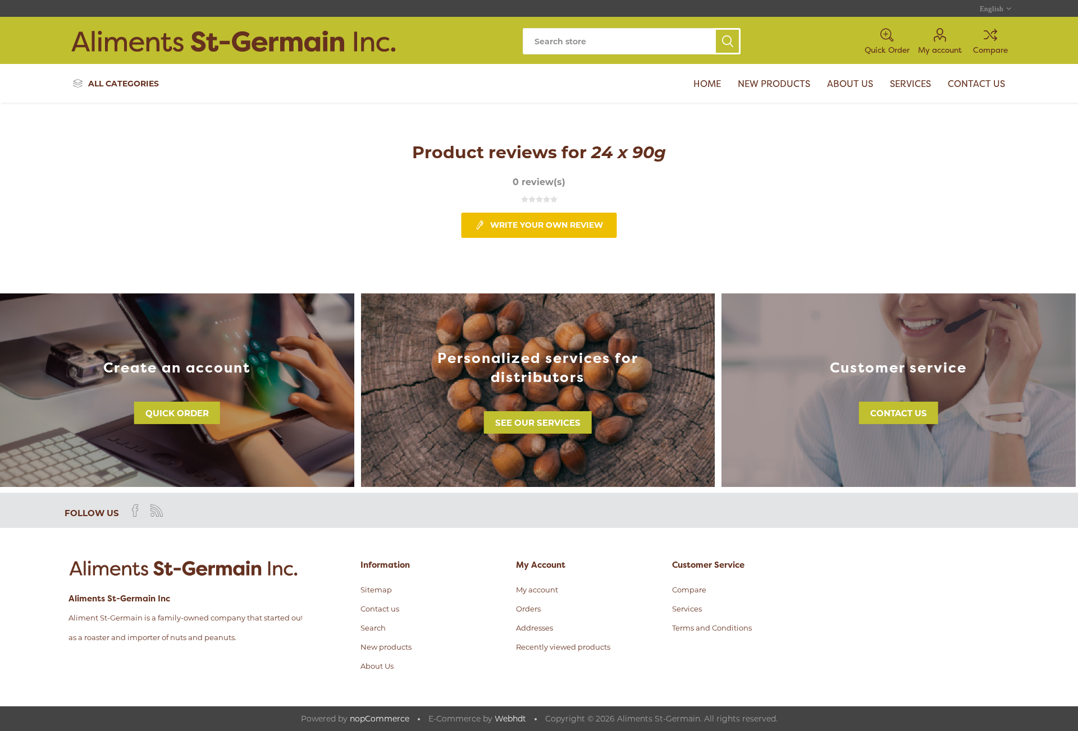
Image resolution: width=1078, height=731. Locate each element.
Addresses (534, 627)
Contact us (898, 413)
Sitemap (376, 589)
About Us (377, 665)
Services (687, 608)
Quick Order (177, 413)
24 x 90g (628, 152)
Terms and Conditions (712, 627)
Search (727, 41)
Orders (528, 608)
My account (940, 49)
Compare (990, 49)
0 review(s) (539, 182)
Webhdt (510, 719)
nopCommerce (379, 719)
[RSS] (157, 510)
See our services (538, 422)
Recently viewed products (563, 646)
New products (386, 646)
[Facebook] (135, 510)
